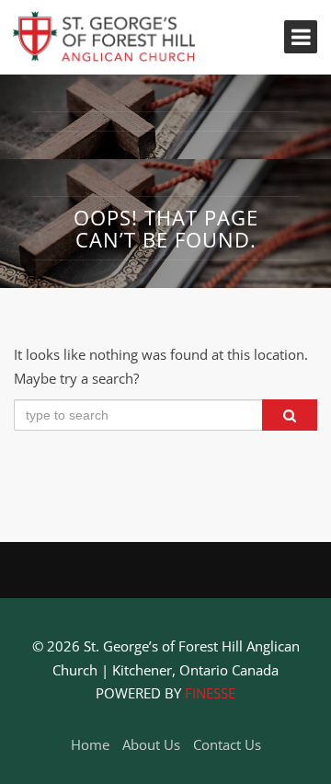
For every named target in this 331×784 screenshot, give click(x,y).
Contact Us (227, 744)
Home (90, 744)
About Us (151, 744)
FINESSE (210, 693)
